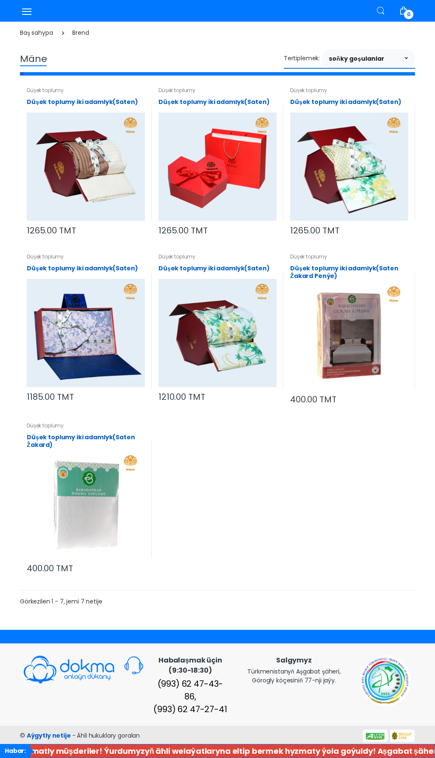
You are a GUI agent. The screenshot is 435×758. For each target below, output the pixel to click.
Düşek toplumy (45, 90)
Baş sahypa (36, 32)
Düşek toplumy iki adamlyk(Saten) (82, 102)
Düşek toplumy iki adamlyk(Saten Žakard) (81, 441)
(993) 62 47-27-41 (190, 709)
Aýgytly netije (49, 735)
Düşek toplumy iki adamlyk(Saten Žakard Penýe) (344, 272)
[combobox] (368, 58)
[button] (380, 10)
